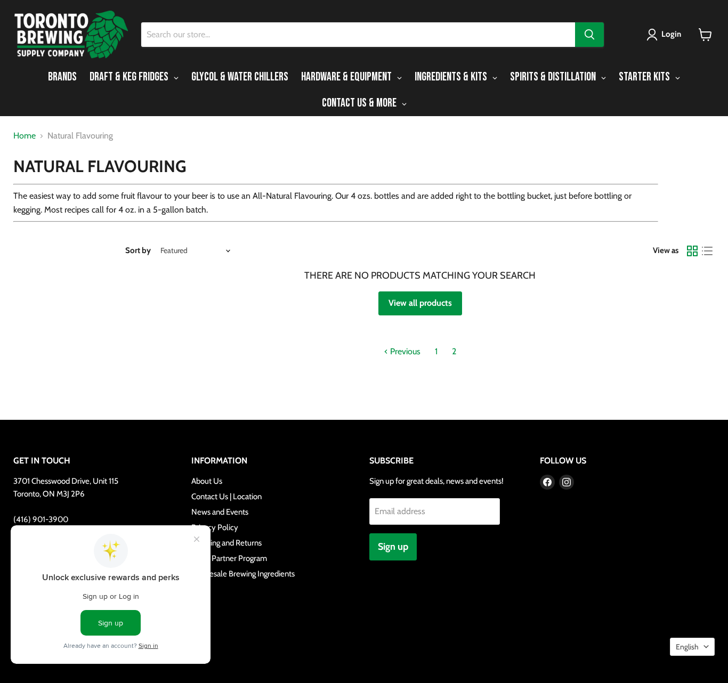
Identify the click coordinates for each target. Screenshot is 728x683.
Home (24, 136)
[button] (665, 34)
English (687, 647)
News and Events (219, 512)
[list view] (707, 250)
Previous (404, 351)
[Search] (589, 34)
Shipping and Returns (226, 543)
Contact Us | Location (226, 496)
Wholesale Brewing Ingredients (243, 574)
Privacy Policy (214, 527)
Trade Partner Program (229, 558)
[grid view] (692, 250)
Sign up (393, 546)
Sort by (138, 250)
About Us (206, 481)
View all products (420, 303)
